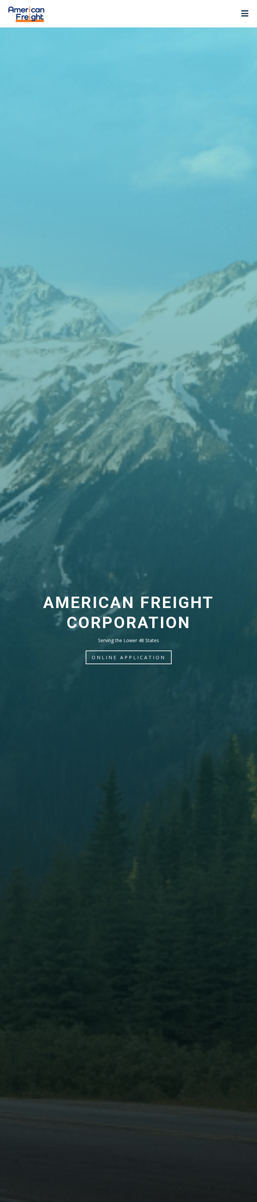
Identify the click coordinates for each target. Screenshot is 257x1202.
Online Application (129, 657)
